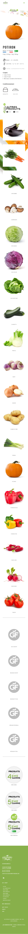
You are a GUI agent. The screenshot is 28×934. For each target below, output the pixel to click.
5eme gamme (5, 893)
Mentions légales (6, 900)
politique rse (6, 896)
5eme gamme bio (6, 895)
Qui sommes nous (6, 888)
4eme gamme (5, 889)
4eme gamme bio (6, 891)
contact (5, 898)
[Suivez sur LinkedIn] (3, 877)
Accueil (4, 886)
